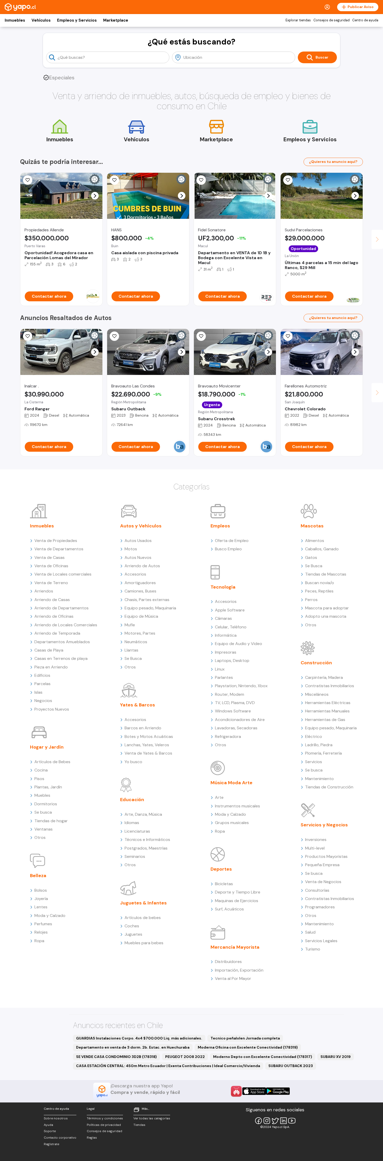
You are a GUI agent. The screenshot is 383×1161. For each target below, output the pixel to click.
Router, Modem (229, 694)
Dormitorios (45, 804)
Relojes (41, 932)
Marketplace (115, 20)
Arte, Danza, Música (143, 814)
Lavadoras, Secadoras (236, 728)
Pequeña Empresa (322, 864)
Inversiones (315, 839)
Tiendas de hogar (51, 821)
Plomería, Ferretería (323, 753)
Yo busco (133, 761)
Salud (310, 932)
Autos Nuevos (138, 557)
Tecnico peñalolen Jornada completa (245, 1038)
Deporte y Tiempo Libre (237, 892)
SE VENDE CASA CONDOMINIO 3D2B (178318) (116, 1056)
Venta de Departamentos (58, 549)
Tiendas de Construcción (329, 787)
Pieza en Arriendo (51, 667)
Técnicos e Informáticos (147, 839)
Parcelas (42, 683)
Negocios (43, 700)
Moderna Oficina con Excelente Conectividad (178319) (248, 1047)
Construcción (316, 663)
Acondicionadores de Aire (240, 719)
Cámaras (223, 618)
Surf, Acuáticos (229, 909)
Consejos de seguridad (331, 20)
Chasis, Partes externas (147, 599)
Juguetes (133, 934)
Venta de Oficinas (51, 566)
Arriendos (43, 591)
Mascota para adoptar (327, 608)
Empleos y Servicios (77, 20)
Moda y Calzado (49, 915)
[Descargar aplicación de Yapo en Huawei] (236, 1091)
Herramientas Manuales (327, 711)
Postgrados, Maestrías (146, 848)
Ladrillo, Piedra (318, 745)
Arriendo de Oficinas (53, 616)
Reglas (92, 1138)
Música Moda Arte (231, 783)
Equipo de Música (141, 616)
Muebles (42, 795)
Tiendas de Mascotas (325, 574)
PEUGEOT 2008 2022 (185, 1056)
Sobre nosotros (56, 1118)
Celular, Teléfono (230, 627)
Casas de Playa (48, 650)
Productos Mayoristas (326, 856)
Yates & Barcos (137, 705)
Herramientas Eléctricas (327, 702)
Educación (132, 799)
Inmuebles (15, 20)
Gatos (311, 557)
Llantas (131, 650)
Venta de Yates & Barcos (148, 753)
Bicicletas (224, 883)
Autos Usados (138, 540)
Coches (132, 926)
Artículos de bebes (143, 917)
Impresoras (225, 652)
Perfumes (43, 924)
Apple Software (230, 610)
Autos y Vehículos (141, 526)
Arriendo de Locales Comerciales (65, 625)
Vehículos (41, 20)
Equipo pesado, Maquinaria (150, 608)
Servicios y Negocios (324, 825)
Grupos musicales (232, 822)
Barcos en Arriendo (143, 728)
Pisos (39, 778)
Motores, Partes (140, 633)
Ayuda (48, 1125)
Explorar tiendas (298, 20)
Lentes (40, 907)
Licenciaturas (137, 831)
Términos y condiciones (105, 1118)
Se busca (43, 812)
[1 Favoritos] (201, 336)
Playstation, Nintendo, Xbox (241, 685)
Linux (220, 669)
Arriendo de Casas (52, 599)
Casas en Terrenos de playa (61, 658)
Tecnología (223, 587)
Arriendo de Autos (142, 566)
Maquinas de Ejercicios (236, 900)
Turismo (312, 949)
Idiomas (132, 822)
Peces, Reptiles (319, 591)
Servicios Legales (321, 940)
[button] (95, 196)
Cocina (41, 770)
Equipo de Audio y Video (238, 643)
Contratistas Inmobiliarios (329, 685)
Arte (219, 797)
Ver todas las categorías (151, 1118)
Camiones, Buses (140, 591)
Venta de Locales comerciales (62, 574)
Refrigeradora (228, 736)
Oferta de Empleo (232, 540)
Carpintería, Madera (324, 677)
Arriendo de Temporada (57, 633)
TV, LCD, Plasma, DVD (235, 702)
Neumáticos (136, 642)
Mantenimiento (319, 778)
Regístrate (51, 1144)
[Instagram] (267, 1121)
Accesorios (135, 574)
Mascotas (312, 526)
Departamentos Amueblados (62, 642)
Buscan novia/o (319, 582)
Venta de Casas (49, 557)
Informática (226, 635)
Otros (40, 837)
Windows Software (233, 711)
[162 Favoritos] (288, 180)
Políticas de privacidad (104, 1125)
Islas (38, 692)
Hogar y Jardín (47, 747)
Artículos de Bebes (52, 761)
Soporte (50, 1131)
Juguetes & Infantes (143, 903)
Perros (311, 599)
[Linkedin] (283, 1121)
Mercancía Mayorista (235, 947)
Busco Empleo (228, 549)
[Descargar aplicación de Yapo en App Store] (254, 1091)
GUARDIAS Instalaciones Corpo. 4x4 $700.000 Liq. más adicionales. (139, 1038)
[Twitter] (275, 1121)
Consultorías (317, 890)
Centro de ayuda (365, 20)
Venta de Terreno (51, 582)
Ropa (39, 940)
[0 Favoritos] (27, 180)
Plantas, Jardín (48, 787)
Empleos (220, 526)
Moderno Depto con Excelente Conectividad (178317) (262, 1056)
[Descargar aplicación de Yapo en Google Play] (278, 1091)
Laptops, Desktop (232, 660)
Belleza (38, 875)
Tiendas (139, 1125)
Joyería (41, 898)
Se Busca (133, 658)
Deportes (221, 869)
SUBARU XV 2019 (335, 1056)
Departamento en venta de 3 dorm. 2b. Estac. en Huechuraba (132, 1047)
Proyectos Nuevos (51, 709)
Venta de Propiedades (55, 540)
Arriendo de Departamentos (61, 608)
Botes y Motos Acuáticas (149, 736)
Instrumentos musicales (237, 806)
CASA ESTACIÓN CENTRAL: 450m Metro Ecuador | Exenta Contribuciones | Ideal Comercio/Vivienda (168, 1065)
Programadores (320, 907)
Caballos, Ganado (322, 549)
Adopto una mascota (325, 616)
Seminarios (135, 856)
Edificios (42, 675)
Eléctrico (313, 736)
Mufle (130, 625)
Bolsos (40, 890)
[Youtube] (292, 1121)
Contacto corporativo (60, 1138)
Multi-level (315, 848)
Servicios (313, 761)
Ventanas (43, 829)
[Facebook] (258, 1121)
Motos (131, 549)
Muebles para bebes (144, 943)
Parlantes (224, 677)
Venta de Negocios (323, 881)
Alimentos (314, 540)
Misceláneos (317, 694)
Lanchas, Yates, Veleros (147, 745)
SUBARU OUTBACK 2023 (290, 1065)
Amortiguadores (140, 582)
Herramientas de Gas (325, 719)
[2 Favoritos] (114, 180)
